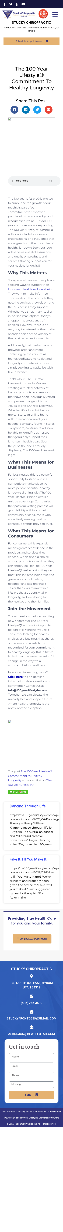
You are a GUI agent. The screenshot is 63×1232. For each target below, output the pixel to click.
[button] (14, 110)
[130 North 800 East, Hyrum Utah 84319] (31, 976)
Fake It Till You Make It (28, 859)
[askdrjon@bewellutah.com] (31, 1027)
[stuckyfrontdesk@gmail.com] (31, 1012)
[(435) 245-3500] (31, 996)
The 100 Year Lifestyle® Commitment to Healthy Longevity (30, 776)
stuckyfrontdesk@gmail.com (32, 1018)
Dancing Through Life (28, 806)
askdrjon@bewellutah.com (31, 1034)
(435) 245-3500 (31, 1003)
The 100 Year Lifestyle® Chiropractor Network (37, 1118)
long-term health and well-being (31, 289)
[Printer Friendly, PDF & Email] (18, 791)
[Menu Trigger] (55, 14)
